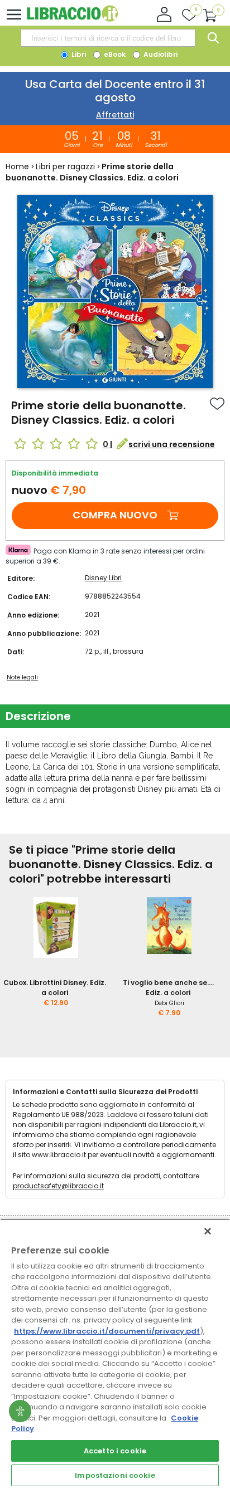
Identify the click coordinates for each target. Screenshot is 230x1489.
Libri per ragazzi (65, 166)
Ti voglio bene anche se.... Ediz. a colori (168, 987)
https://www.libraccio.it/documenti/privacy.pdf (107, 1331)
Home (17, 166)
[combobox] (108, 38)
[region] (115, 1353)
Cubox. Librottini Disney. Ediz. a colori (54, 987)
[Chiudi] (207, 1231)
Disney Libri (103, 577)
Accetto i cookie (115, 1451)
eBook (114, 54)
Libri (78, 54)
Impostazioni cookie (115, 1475)
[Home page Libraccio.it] (72, 19)
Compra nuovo (115, 515)
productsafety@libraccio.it (58, 1186)
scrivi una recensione (171, 444)
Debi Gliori (169, 1003)
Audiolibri (160, 54)
